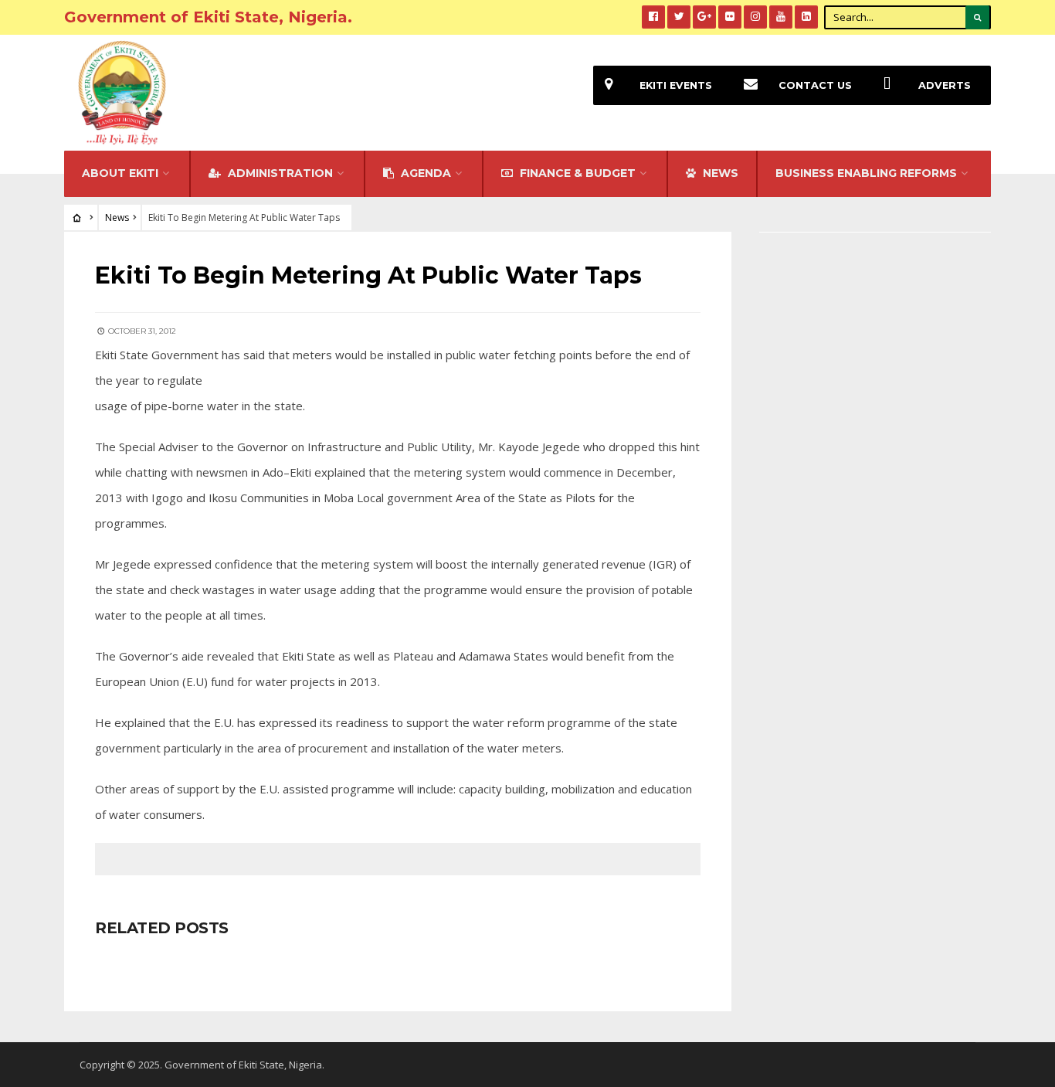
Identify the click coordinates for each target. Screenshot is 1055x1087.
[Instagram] (755, 17)
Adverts (944, 85)
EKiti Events (675, 85)
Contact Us (815, 85)
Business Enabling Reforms (866, 173)
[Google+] (704, 17)
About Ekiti (120, 173)
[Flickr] (729, 17)
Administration (279, 173)
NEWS (719, 173)
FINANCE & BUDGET (576, 173)
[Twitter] (678, 17)
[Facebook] (653, 17)
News (117, 217)
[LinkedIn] (806, 17)
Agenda (424, 173)
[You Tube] (780, 17)
